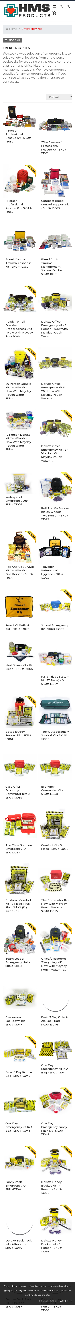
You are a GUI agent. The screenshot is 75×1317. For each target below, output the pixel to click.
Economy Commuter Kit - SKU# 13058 (52, 790)
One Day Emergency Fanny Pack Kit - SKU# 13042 (54, 1129)
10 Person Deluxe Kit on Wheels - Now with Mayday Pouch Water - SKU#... (18, 442)
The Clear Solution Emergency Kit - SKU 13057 (18, 848)
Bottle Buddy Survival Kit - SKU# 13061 (18, 735)
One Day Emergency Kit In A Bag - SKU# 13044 (54, 1068)
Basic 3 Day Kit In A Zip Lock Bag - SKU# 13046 (54, 1020)
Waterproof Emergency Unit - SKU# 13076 (17, 500)
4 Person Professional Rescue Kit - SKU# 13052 (18, 136)
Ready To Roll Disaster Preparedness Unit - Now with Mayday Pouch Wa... (19, 329)
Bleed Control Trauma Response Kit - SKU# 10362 (18, 263)
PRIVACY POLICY (48, 1301)
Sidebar (14, 40)
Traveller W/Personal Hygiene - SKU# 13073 (52, 572)
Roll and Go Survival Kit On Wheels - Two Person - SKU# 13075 (55, 513)
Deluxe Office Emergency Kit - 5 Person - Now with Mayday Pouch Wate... (54, 329)
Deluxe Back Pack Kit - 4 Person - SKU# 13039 (18, 1244)
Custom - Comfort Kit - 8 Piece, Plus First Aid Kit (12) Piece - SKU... (18, 905)
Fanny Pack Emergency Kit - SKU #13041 (16, 1185)
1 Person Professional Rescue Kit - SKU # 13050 (18, 206)
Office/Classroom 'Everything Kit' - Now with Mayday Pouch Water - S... (54, 964)
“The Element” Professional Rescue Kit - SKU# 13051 (54, 147)
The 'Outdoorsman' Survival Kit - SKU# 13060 (55, 735)
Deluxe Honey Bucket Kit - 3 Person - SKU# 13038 (51, 1246)
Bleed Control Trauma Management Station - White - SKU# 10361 (52, 267)
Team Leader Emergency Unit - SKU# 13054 (17, 962)
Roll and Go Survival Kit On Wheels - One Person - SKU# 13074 (19, 572)
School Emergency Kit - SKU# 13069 (54, 627)
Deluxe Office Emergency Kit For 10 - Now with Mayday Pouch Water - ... (54, 453)
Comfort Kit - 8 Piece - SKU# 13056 (54, 847)
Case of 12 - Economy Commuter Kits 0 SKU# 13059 (17, 792)
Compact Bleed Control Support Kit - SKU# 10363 (55, 204)
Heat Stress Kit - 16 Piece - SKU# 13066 (19, 667)
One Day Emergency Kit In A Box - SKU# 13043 (19, 1127)
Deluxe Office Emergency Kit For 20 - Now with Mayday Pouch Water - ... (54, 391)
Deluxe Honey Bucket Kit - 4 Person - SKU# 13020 (51, 1187)
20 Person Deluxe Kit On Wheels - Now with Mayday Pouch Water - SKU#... (18, 391)
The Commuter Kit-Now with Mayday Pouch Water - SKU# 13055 (55, 905)
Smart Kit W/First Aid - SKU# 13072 (17, 627)
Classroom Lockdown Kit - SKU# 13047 (16, 1020)
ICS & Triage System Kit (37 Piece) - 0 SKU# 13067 (55, 680)
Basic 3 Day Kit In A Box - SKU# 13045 (18, 1073)
